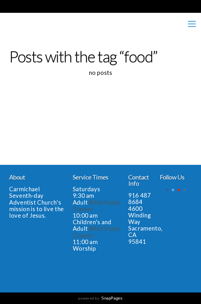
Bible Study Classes (96, 205)
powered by (100, 298)
